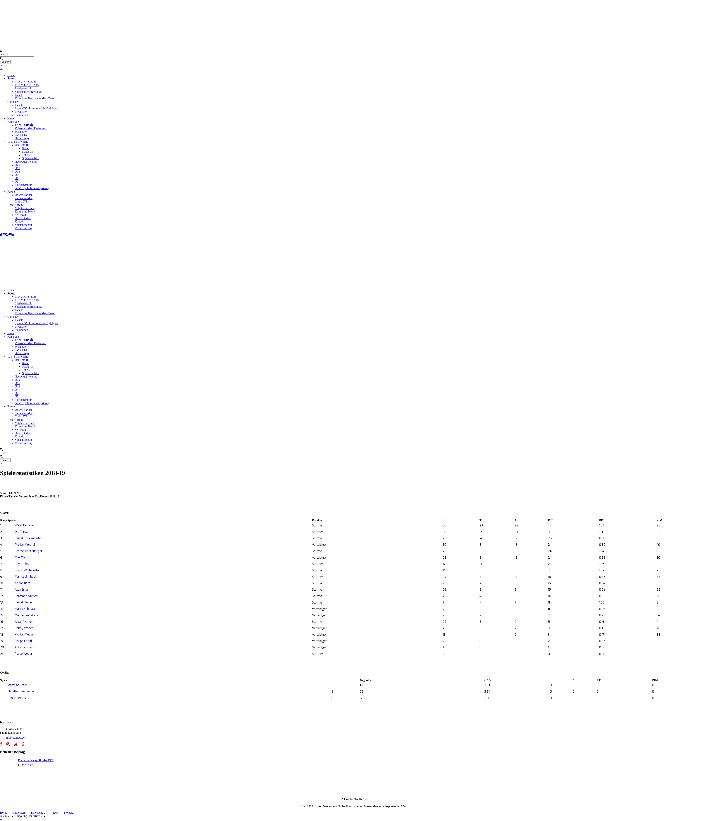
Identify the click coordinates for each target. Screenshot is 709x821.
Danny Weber (24, 628)
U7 (16, 181)
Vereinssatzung (23, 228)
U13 (17, 171)
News (10, 118)
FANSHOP (22, 125)
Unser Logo (22, 138)
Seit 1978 (20, 214)
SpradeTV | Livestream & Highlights (36, 108)
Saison (11, 78)
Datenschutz (38, 812)
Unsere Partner (23, 194)
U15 (17, 168)
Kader (25, 148)
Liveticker (21, 111)
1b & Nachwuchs (17, 141)
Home (11, 75)
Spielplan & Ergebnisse (28, 91)
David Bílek (22, 564)
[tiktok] (1, 234)
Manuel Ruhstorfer (27, 615)
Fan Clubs (21, 135)
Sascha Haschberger (28, 551)
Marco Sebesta (25, 609)
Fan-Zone (13, 121)
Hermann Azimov (26, 596)
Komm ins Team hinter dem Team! (35, 98)
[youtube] (10, 234)
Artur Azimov (24, 622)
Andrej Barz (22, 583)
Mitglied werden (24, 208)
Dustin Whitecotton (27, 570)
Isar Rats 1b (22, 145)
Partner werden (23, 198)
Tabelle (19, 95)
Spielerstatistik (23, 88)
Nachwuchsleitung (26, 161)
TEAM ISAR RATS (27, 85)
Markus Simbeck (26, 577)
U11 (17, 174)
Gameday (13, 101)
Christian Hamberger (21, 691)
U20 (17, 164)
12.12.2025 (27, 765)
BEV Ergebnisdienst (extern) (32, 188)
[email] (4, 234)
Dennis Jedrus (17, 698)
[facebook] (7, 234)
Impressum (19, 812)
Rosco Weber (23, 654)
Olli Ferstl (21, 532)
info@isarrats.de (15, 737)
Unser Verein (15, 204)
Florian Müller (24, 634)
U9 (16, 178)
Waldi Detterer (25, 525)
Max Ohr (20, 557)
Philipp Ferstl (23, 641)
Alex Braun (22, 589)
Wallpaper (21, 131)
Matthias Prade (18, 685)
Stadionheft (21, 115)
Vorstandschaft (23, 224)
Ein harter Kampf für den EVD (36, 760)
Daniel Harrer (23, 602)
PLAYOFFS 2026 (25, 81)
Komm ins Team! (25, 211)
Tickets (19, 105)
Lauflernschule (23, 184)
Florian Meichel (25, 545)
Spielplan (27, 151)
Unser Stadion (23, 218)
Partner (11, 191)
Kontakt (19, 221)
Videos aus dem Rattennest (30, 128)
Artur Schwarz (24, 647)
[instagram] (13, 234)
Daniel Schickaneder (28, 538)
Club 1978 (21, 201)
